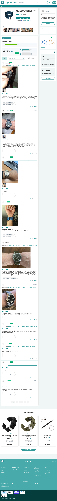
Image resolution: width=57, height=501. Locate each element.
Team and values (15, 481)
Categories (36, 483)
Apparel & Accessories (5, 6)
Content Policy (46, 495)
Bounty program (26, 483)
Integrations (3, 472)
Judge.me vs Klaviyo (5, 486)
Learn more (43, 47)
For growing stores (15, 469)
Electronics (43, 6)
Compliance (41, 495)
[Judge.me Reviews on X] (25, 461)
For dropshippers (15, 466)
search (38, 2)
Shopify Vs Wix (37, 477)
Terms (30, 495)
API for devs (47, 472)
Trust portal (25, 470)
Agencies (47, 469)
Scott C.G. (7, 343)
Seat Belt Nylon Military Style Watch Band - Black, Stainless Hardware (22, 326)
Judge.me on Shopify (38, 466)
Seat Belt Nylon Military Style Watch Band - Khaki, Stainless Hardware (22, 160)
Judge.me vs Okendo (5, 485)
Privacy (33, 495)
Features (2, 469)
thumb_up (30, 106)
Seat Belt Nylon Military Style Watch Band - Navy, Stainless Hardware (22, 365)
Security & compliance (27, 469)
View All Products (28, 449)
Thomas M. (7, 110)
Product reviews (4, 466)
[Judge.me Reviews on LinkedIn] (27, 461)
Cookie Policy (51, 495)
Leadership (14, 483)
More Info (48, 23)
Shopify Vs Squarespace (36, 473)
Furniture (52, 6)
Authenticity (36, 495)
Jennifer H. (7, 62)
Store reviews (3, 467)
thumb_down (35, 106)
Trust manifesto (26, 472)
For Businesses (44, 2)
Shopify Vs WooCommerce (37, 471)
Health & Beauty (24, 6)
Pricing (24, 466)
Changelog (47, 473)
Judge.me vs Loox (4, 481)
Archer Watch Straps (27, 20)
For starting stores (15, 467)
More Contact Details (48, 31)
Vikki (6, 201)
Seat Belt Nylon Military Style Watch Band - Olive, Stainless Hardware (22, 245)
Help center (47, 470)
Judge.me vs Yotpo (4, 483)
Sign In (54, 2)
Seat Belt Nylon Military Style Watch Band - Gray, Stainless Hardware (22, 287)
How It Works (48, 78)
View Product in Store (23, 18)
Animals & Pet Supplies (14, 6)
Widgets (2, 470)
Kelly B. (6, 380)
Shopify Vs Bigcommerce (36, 468)
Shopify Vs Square (37, 475)
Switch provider (4, 488)
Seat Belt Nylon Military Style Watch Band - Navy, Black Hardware (26, 11)
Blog (46, 466)
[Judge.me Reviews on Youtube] (30, 461)
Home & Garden (33, 6)
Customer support (26, 467)
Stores (35, 481)
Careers (13, 485)
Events (46, 467)
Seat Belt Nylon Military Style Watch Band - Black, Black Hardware (21, 65)
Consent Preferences (41, 496)
